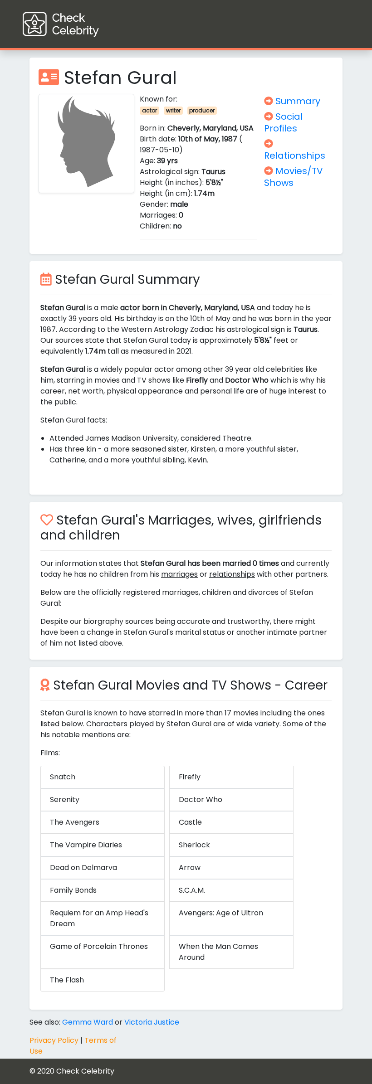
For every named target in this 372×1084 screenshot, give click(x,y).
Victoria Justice (151, 1022)
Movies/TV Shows (293, 177)
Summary (296, 101)
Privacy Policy (53, 1040)
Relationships (294, 155)
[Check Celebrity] (77, 24)
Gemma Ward (87, 1022)
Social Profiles (283, 122)
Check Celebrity (85, 1071)
